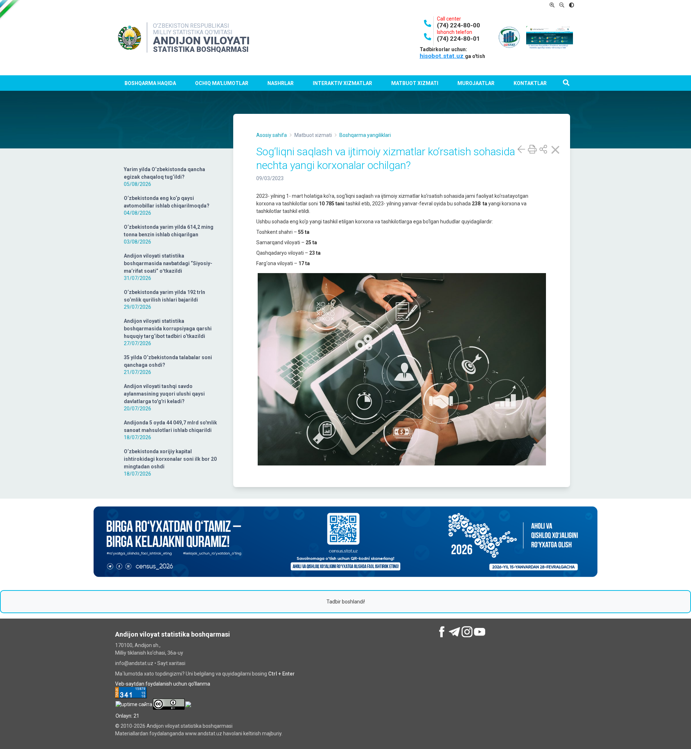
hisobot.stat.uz (442, 55)
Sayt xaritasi (171, 663)
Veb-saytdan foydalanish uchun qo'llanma (162, 684)
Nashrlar (280, 83)
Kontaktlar (530, 83)
